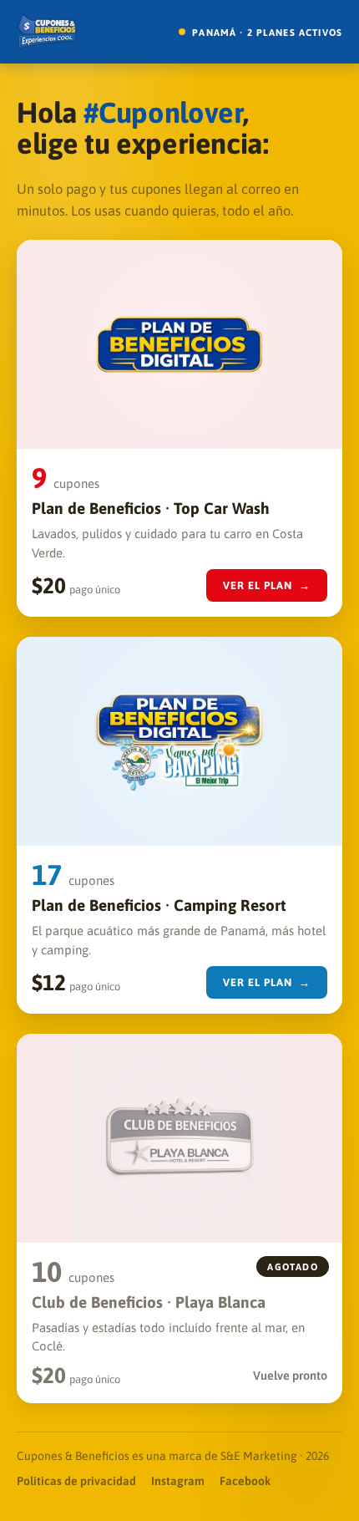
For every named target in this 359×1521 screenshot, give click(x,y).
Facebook (245, 1481)
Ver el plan (267, 585)
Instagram (178, 1481)
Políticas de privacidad (76, 1481)
